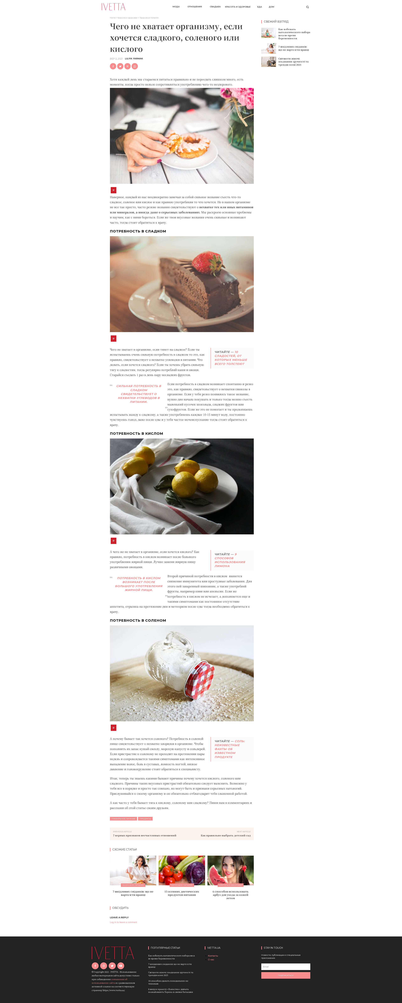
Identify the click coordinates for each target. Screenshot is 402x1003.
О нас (211, 959)
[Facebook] (113, 66)
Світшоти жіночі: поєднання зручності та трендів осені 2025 (293, 61)
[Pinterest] (127, 66)
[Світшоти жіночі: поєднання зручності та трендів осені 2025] (268, 62)
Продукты (145, 818)
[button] (307, 7)
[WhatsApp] (135, 66)
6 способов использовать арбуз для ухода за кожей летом (230, 895)
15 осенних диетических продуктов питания (181, 893)
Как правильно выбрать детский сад (226, 835)
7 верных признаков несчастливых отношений (144, 835)
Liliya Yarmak (134, 58)
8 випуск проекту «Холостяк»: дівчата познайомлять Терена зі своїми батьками (170, 990)
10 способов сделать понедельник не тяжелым (168, 982)
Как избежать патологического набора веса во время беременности (294, 34)
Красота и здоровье (127, 17)
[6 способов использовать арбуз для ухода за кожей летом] (230, 870)
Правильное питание (123, 818)
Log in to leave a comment (123, 922)
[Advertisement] (285, 120)
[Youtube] (120, 965)
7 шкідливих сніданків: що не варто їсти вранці (133, 893)
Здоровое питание (149, 17)
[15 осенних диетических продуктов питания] (182, 870)
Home (112, 17)
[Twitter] (120, 66)
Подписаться (285, 975)
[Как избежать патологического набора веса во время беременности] (268, 33)
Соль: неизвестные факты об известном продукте (230, 749)
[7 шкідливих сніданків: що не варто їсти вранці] (133, 870)
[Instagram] (103, 965)
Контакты (213, 955)
